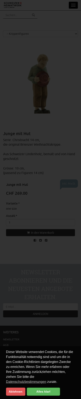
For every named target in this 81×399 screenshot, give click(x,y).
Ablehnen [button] (15, 391)
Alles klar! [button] (43, 391)
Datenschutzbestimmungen (26, 381)
